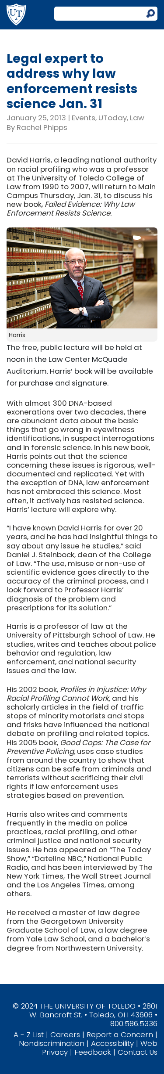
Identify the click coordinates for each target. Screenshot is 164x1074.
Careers (65, 1034)
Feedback (92, 1052)
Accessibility (112, 1043)
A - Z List (29, 1034)
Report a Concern (120, 1034)
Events (83, 117)
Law (137, 117)
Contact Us (137, 1052)
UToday (112, 117)
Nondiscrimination (51, 1043)
